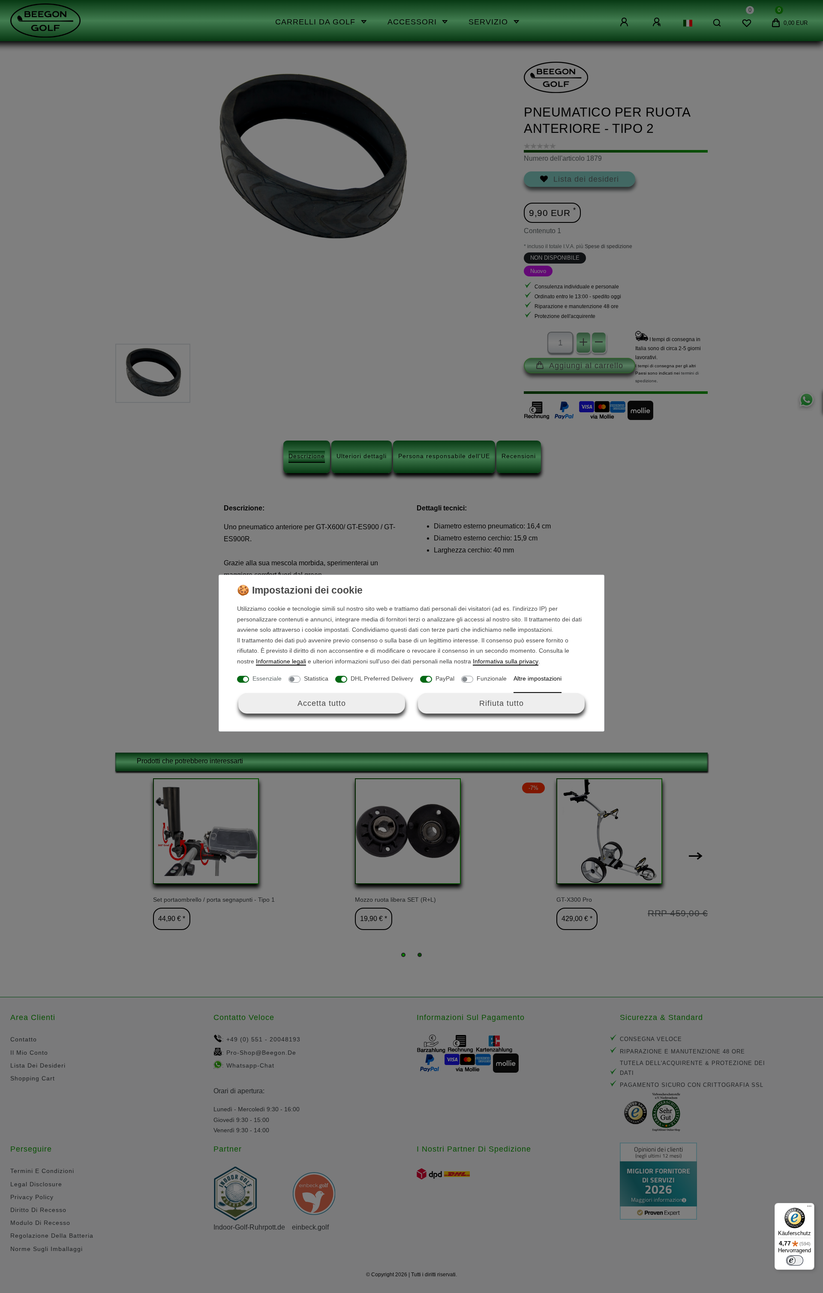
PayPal (445, 678)
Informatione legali (281, 661)
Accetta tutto (321, 703)
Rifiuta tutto (501, 703)
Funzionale (492, 678)
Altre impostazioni (538, 678)
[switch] (794, 1260)
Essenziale (267, 678)
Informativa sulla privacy (505, 661)
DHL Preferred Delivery (382, 678)
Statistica (316, 678)
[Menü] (809, 1208)
